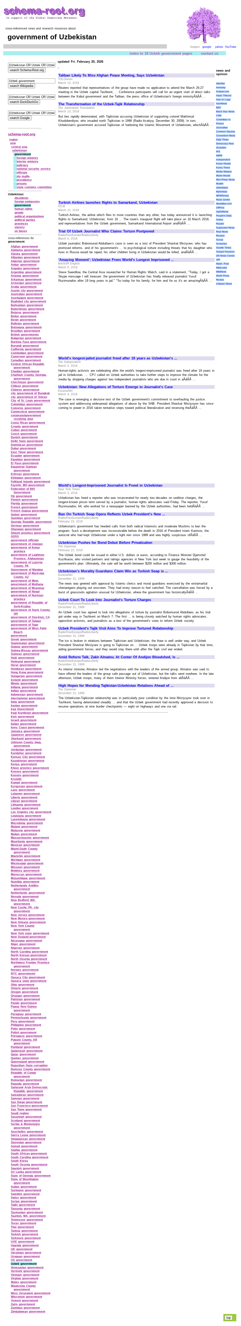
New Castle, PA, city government (25, 909)
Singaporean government (28, 1139)
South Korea (19, 1161)
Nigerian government (25, 948)
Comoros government (26, 408)
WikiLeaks (221, 267)
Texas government (23, 1223)
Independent (223, 159)
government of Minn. (25, 580)
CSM (218, 115)
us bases (21, 231)
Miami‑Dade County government (24, 850)
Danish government (24, 437)
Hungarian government (26, 676)
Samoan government (25, 1098)
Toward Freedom (225, 251)
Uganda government (25, 1245)
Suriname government (26, 1190)
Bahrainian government (27, 305)
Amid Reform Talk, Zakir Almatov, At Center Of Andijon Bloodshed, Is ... (119, 657)
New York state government (30, 933)
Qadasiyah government (27, 1051)
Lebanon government (25, 793)
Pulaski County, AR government (24, 1041)
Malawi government (24, 826)
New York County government (23, 927)
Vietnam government (25, 1275)
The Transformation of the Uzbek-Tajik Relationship (101, 104)
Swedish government (25, 1194)
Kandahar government (26, 753)
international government (28, 698)
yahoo (219, 47)
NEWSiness (222, 195)
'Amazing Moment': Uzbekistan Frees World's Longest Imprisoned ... (116, 260)
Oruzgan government (25, 995)
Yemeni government (24, 1300)
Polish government (23, 1032)
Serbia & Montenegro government (25, 1126)
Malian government (24, 834)
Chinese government (25, 389)
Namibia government (25, 881)
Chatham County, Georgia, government (29, 376)
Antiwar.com (222, 91)
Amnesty (220, 87)
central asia (19, 147)
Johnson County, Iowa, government (26, 744)
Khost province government (30, 768)
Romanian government (26, 1080)
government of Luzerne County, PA (27, 564)
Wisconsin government (26, 1296)
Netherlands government (28, 893)
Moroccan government (26, 874)
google (206, 47)
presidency (24, 180)
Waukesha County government (23, 1287)
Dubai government (23, 448)
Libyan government (24, 801)
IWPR (219, 155)
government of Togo (24, 624)
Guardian (221, 147)
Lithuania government (25, 804)
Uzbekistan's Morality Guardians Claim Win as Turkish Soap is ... (113, 571)
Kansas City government (28, 757)
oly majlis (23, 176)
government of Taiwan (26, 621)
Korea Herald (223, 163)
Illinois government (24, 683)
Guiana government (24, 646)
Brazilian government (25, 331)
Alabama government (25, 250)
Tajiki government (23, 1205)
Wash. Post (222, 263)
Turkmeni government (26, 1238)
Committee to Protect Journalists (223, 123)
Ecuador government (25, 455)
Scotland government (25, 1120)
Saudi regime (20, 1113)
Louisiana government (26, 816)
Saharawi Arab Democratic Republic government (29, 1089)
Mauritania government (26, 841)
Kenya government (24, 764)
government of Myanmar (27, 588)
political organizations (29, 216)
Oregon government (24, 992)
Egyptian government (25, 459)
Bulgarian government (26, 338)
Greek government (23, 639)
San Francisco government (29, 1105)
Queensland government (27, 1061)
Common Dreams (225, 131)
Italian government (23, 724)
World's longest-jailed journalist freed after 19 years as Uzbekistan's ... (117, 358)
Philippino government (26, 1025)
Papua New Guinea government (24, 1008)
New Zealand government (28, 937)
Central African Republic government (27, 366)
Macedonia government (27, 823)
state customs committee (34, 187)
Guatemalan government (27, 643)
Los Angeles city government (31, 812)
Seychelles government (27, 1131)
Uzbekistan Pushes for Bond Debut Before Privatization (105, 543)
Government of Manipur (27, 569)
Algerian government (25, 261)
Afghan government (24, 246)
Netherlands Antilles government (25, 887)
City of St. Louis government (30, 400)
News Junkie (223, 199)
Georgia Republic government (31, 522)
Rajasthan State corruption (29, 1065)
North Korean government (29, 955)
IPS (218, 151)
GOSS (15, 536)
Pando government (24, 1003)
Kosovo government (25, 771)
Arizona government (25, 275)
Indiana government (24, 687)
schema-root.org (21, 134)
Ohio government (22, 984)
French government (24, 507)
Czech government (24, 433)
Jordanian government (26, 749)
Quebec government (25, 1058)
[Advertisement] (97, 162)
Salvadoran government (27, 1095)
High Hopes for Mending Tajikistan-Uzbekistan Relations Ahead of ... (115, 685)
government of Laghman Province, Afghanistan (27, 556)
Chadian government (25, 371)
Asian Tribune (224, 95)
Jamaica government (25, 731)
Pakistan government (25, 999)
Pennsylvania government (28, 1017)
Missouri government (25, 867)
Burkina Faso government (28, 342)
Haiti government (22, 657)
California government (26, 349)
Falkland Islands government (30, 481)
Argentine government (26, 272)
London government (24, 808)
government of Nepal (25, 591)
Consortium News (225, 135)
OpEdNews (222, 211)
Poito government (23, 1028)
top (228, 1317)
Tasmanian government (27, 1212)
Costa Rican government (28, 422)
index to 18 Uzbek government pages (161, 53)
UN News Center (225, 255)
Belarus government (25, 312)
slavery (20, 227)
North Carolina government (29, 951)
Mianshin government (25, 856)
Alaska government (24, 254)
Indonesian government (27, 694)
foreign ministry (27, 158)
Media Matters (224, 171)
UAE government (22, 1241)
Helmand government (25, 661)
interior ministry (28, 161)
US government (21, 1260)
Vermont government (25, 1271)
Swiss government (23, 1197)
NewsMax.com (224, 203)
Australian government (26, 294)
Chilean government (24, 386)
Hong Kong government (27, 672)
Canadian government (26, 360)
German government (25, 525)
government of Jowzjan (27, 544)
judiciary (22, 165)
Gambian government (25, 518)
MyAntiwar (221, 191)
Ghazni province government (30, 533)
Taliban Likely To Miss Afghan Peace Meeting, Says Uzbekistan (111, 75)
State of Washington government (24, 1181)
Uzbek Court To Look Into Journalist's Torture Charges (104, 600)
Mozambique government (28, 878)
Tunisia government (24, 1230)
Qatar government (23, 1054)
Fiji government (21, 496)
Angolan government (25, 268)
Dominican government (27, 445)
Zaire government (23, 1304)
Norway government (25, 970)
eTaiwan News (224, 283)
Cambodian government (27, 353)
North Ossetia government (29, 959)
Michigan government (25, 860)
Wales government (23, 1282)
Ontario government (24, 988)
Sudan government (24, 1186)
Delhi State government (27, 441)
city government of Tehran (29, 397)
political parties (25, 220)
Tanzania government (25, 1208)
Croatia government (24, 426)
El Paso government (25, 463)
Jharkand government (26, 738)
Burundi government (25, 345)
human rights (24, 209)
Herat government (23, 665)
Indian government (23, 690)
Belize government (23, 316)
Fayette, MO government (27, 485)
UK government (21, 1249)
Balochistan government (27, 309)
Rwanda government (25, 1084)
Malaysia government (25, 830)
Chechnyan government (27, 382)
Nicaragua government (26, 940)
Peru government (23, 1021)
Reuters (220, 235)
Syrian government (24, 1201)
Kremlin (16, 779)
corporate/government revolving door (26, 417)
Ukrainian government (26, 1252)
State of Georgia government (31, 1175)
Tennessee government (27, 1219)
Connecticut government (27, 411)
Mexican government (25, 845)
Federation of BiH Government (23, 490)
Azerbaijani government (27, 298)
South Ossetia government (29, 1164)
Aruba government (23, 287)
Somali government (24, 1146)
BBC (218, 107)
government (19, 635)
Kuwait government (24, 782)
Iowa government (22, 702)
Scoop (219, 239)
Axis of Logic (223, 99)
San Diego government (26, 1102)
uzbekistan (19, 150)
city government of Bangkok (30, 393)
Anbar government (23, 264)
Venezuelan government (27, 1267)
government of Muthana (27, 584)
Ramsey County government (30, 1069)
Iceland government (24, 680)
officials (22, 172)
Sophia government (24, 1150)
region (13, 139)
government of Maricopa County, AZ (27, 575)
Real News (222, 231)
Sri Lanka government (26, 1172)
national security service (34, 169)
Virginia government (24, 1278)
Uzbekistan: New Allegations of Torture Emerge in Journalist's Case (115, 387)
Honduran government (26, 669)
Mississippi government (27, 863)
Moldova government (25, 870)
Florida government (24, 503)
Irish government (22, 716)
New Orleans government (28, 922)
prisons (22, 183)
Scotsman (221, 243)
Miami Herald (223, 175)
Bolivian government (25, 323)
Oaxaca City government (28, 977)
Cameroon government (26, 356)
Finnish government (24, 499)
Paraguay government (26, 1014)
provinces (21, 223)
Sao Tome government (26, 1109)
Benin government (23, 319)
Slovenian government (26, 1142)
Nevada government (25, 896)
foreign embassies (27, 201)
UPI (218, 259)
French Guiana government (29, 511)
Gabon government (24, 514)
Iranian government (24, 705)
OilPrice (220, 207)
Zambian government (25, 1308)
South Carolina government (29, 1157)
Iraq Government (22, 709)
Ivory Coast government (27, 727)
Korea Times (223, 167)
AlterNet (220, 83)
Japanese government (26, 734)
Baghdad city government (28, 301)
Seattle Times (223, 247)
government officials (25, 540)
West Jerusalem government (30, 1293)
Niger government (23, 944)
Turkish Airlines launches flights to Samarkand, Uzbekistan (107, 202)
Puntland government (25, 1047)
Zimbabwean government (28, 1311)
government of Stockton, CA (30, 617)
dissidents (21, 198)
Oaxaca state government (28, 981)
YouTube (230, 47)
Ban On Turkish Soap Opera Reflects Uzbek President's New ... (111, 514)
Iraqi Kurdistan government (29, 713)
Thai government (22, 1227)
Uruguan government (25, 1256)
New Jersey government (27, 915)
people (19, 212)
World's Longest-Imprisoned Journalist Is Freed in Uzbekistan (110, 485)
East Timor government (27, 452)
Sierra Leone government (28, 1135)
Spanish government (25, 1168)
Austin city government (27, 290)
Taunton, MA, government (28, 1216)
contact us (210, 53)
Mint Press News (225, 179)
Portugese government (26, 1036)
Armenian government (26, 283)
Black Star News (225, 111)
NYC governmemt (23, 973)
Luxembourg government (28, 819)
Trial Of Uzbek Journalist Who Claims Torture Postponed (106, 231)
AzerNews (221, 103)
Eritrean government (25, 474)
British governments (25, 334)
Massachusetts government (30, 837)
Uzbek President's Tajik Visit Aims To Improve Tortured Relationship (115, 628)
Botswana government (26, 327)
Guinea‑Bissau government (29, 650)
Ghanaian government (26, 529)
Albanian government (25, 257)
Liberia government (24, 797)
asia (13, 143)
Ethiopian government (26, 478)
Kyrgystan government (26, 786)
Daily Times (222, 139)
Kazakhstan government (27, 760)
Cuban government (24, 430)
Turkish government (24, 1234)
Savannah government (26, 1117)
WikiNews (221, 271)
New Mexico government (28, 918)
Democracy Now (225, 143)
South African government (29, 1153)
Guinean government (25, 654)
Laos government (23, 790)
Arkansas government (26, 279)
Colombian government (27, 404)
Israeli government (23, 720)
